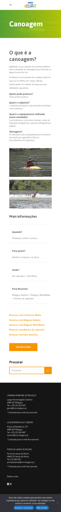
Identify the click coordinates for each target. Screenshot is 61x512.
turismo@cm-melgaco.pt (17, 435)
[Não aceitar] (57, 503)
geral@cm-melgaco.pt (17, 408)
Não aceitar (42, 508)
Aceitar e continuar (24, 508)
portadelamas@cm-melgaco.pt (20, 462)
